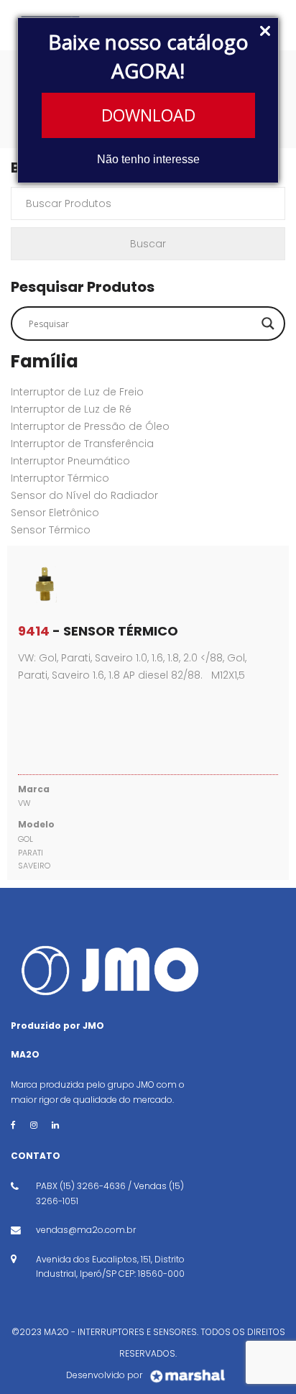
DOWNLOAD (148, 115)
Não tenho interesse (148, 159)
